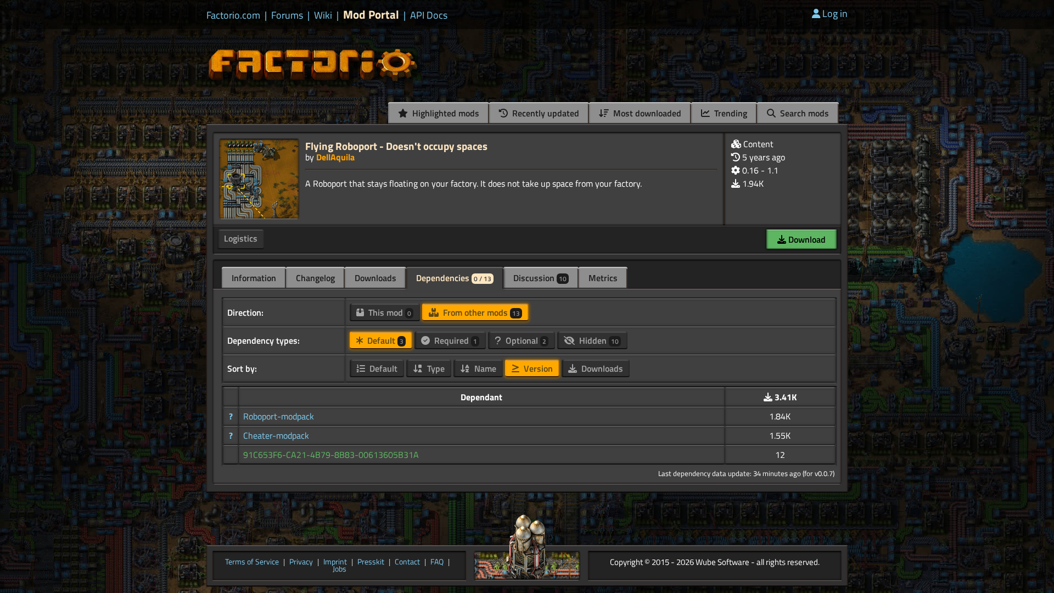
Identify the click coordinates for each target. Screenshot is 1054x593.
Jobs (339, 569)
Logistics (240, 238)
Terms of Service (252, 562)
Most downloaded (646, 113)
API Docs (428, 15)
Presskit (370, 562)
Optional (524, 340)
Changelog (315, 277)
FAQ (437, 562)
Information (254, 277)
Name (484, 368)
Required (454, 340)
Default (384, 340)
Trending (729, 113)
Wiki (323, 15)
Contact (407, 562)
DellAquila (335, 157)
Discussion (540, 277)
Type (435, 368)
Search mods (803, 113)
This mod (388, 312)
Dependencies (453, 277)
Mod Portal (371, 14)
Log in (835, 13)
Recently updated (544, 113)
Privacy (301, 562)
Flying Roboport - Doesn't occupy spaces (396, 146)
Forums (287, 15)
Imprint (335, 562)
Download (806, 239)
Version (537, 368)
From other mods (480, 312)
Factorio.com (233, 15)
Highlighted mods (444, 113)
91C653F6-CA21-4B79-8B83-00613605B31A (331, 454)
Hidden (598, 340)
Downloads (375, 277)
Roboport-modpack (278, 416)
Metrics (603, 277)
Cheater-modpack (276, 435)
